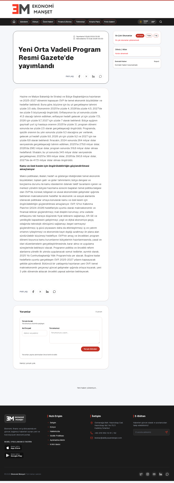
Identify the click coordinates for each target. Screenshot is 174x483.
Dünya (35, 22)
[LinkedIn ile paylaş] (93, 76)
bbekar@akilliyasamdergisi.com (108, 428)
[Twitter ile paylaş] (86, 76)
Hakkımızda (55, 422)
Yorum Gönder (90, 349)
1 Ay (156, 36)
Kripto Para (94, 22)
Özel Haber (48, 22)
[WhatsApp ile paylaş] (100, 76)
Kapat (156, 61)
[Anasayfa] (14, 21)
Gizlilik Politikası (57, 426)
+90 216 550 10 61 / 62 (105, 424)
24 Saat (140, 36)
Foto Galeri (109, 22)
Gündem (24, 22)
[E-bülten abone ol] (166, 423)
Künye (53, 418)
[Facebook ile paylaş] (79, 76)
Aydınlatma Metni (57, 431)
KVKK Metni (55, 435)
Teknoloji (80, 22)
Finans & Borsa (64, 22)
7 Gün (149, 36)
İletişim (53, 413)
